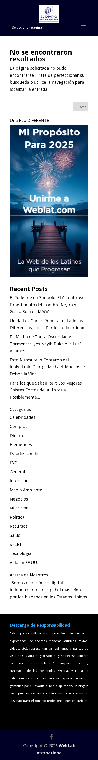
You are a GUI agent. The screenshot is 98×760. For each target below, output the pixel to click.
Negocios (19, 499)
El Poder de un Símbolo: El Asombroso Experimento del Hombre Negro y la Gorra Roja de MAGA (47, 304)
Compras (19, 426)
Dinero (16, 435)
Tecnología (20, 553)
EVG (14, 462)
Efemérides (21, 444)
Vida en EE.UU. (24, 562)
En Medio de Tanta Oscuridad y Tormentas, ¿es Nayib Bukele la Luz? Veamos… (45, 343)
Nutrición (19, 508)
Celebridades (22, 417)
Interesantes (22, 480)
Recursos (19, 526)
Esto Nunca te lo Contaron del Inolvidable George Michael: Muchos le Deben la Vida (47, 367)
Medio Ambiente (26, 490)
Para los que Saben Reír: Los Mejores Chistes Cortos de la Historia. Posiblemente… (46, 390)
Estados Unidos (25, 453)
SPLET (16, 544)
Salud (15, 535)
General (17, 471)
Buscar (80, 107)
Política (17, 517)
